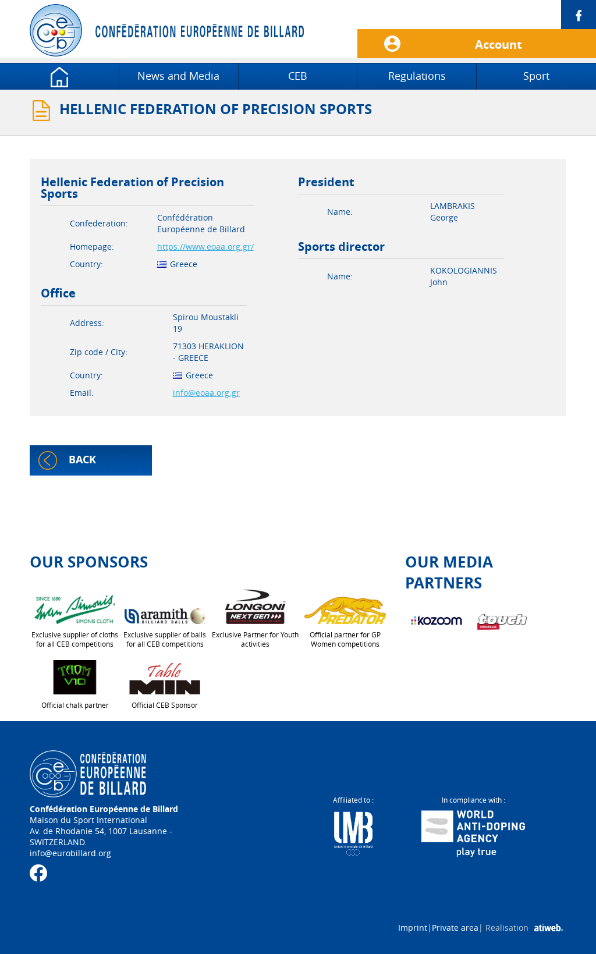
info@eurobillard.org (70, 853)
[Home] (59, 75)
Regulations (417, 76)
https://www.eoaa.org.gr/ (205, 246)
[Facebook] (476, 14)
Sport (536, 76)
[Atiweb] (548, 927)
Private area (455, 927)
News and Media (178, 76)
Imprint (412, 927)
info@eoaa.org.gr (206, 392)
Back (82, 459)
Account (498, 45)
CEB (297, 76)
